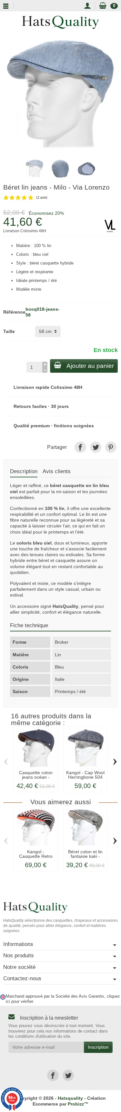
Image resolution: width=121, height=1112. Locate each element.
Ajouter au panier (90, 365)
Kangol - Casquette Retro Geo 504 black (36, 856)
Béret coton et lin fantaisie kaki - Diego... (85, 856)
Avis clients (57, 471)
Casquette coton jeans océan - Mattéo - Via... (36, 777)
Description (23, 471)
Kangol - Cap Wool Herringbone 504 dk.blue (85, 777)
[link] (80, 447)
